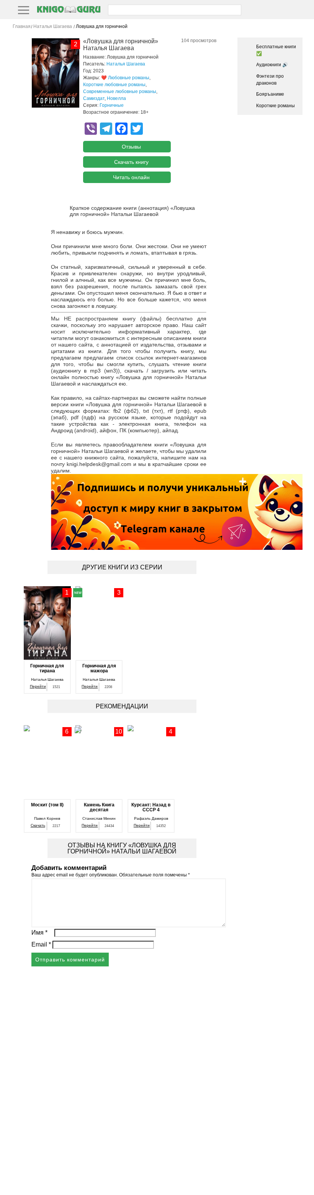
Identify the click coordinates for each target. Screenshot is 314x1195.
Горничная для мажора (99, 669)
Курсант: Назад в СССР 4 (150, 807)
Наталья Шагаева (125, 64)
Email (41, 944)
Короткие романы (275, 105)
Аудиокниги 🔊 (272, 64)
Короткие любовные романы (114, 84)
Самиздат (94, 98)
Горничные (112, 105)
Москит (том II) (47, 805)
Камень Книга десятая (99, 807)
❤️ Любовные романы (125, 77)
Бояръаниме (270, 94)
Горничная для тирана (47, 669)
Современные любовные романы (119, 91)
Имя (39, 932)
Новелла (116, 98)
